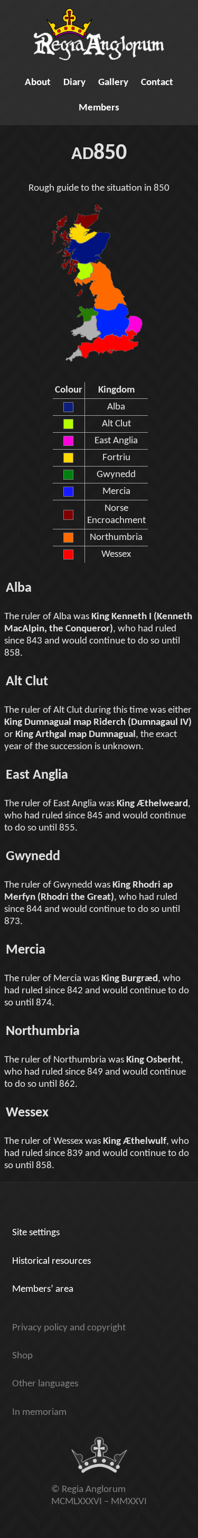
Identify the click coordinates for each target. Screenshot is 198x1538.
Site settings (36, 1233)
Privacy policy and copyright (69, 1328)
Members (99, 108)
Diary (74, 83)
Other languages (45, 1384)
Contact (157, 83)
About (38, 83)
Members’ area (42, 1289)
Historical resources (51, 1261)
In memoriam (39, 1412)
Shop (22, 1356)
